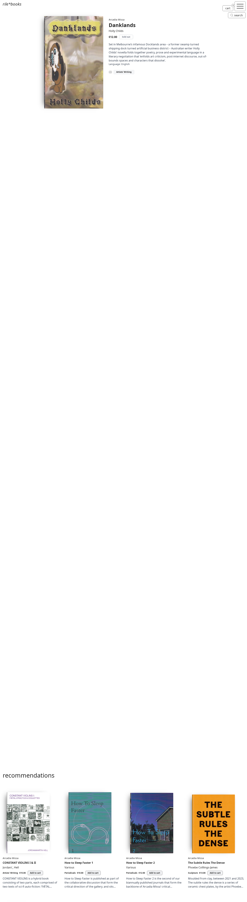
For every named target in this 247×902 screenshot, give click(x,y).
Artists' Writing (124, 72)
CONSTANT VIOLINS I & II (19, 863)
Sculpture (193, 872)
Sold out (126, 36)
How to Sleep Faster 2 (140, 863)
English (125, 64)
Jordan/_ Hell (11, 867)
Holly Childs (116, 31)
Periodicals (70, 872)
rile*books (12, 4)
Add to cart (35, 872)
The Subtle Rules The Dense (206, 863)
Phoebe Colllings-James (203, 867)
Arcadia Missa (117, 19)
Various (69, 867)
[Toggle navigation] (240, 6)
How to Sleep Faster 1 (79, 863)
